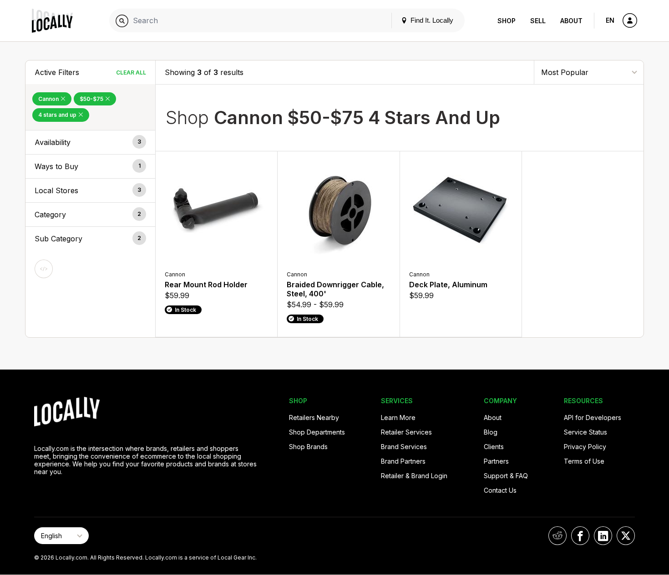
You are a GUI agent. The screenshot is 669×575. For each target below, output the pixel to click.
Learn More (398, 417)
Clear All (131, 72)
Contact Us (500, 490)
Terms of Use (584, 461)
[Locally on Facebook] (580, 535)
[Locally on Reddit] (557, 535)
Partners (496, 461)
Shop (506, 21)
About (571, 21)
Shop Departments (317, 432)
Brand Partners (403, 461)
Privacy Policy (585, 446)
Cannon (49, 98)
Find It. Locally (431, 20)
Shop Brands (308, 446)
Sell (538, 21)
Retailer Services (406, 432)
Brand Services (404, 446)
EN (610, 20)
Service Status (585, 432)
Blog (490, 432)
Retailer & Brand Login (414, 476)
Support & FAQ (506, 476)
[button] (90, 142)
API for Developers (592, 417)
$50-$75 (92, 98)
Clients (494, 446)
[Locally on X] (626, 535)
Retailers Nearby (314, 417)
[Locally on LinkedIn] (603, 535)
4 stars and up (58, 114)
